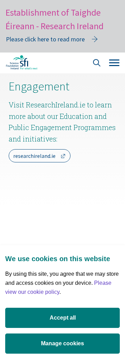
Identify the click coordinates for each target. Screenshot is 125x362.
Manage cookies (62, 343)
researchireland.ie (34, 155)
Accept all (63, 318)
